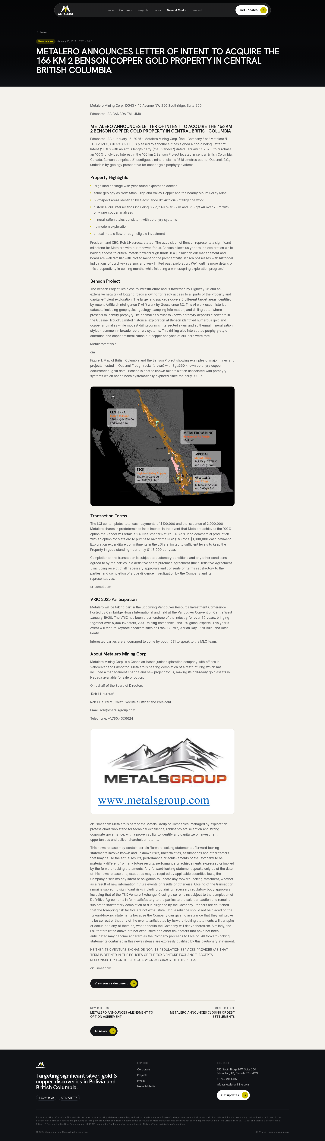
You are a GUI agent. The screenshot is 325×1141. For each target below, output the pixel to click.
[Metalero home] (65, 10)
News (43, 32)
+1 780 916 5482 (227, 1078)
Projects (143, 10)
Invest (158, 10)
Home (110, 10)
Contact (196, 10)
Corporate (125, 10)
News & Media (176, 10)
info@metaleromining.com (233, 1084)
